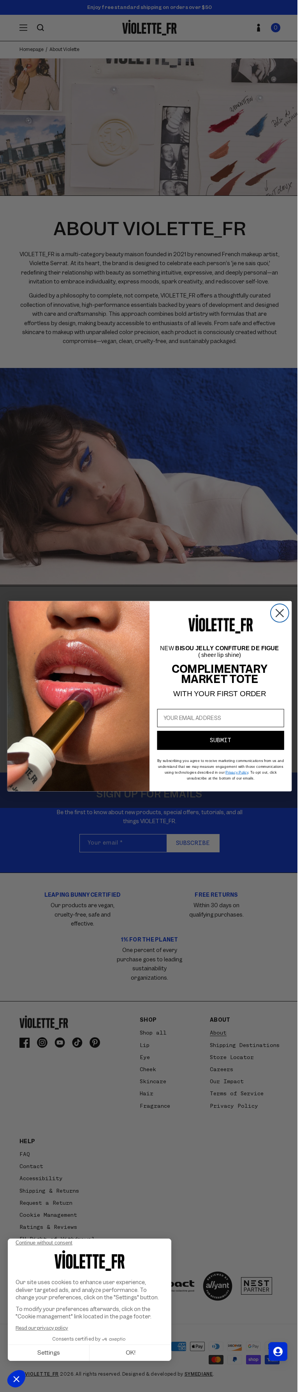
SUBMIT (220, 740)
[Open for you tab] (278, 1351)
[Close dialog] (280, 613)
